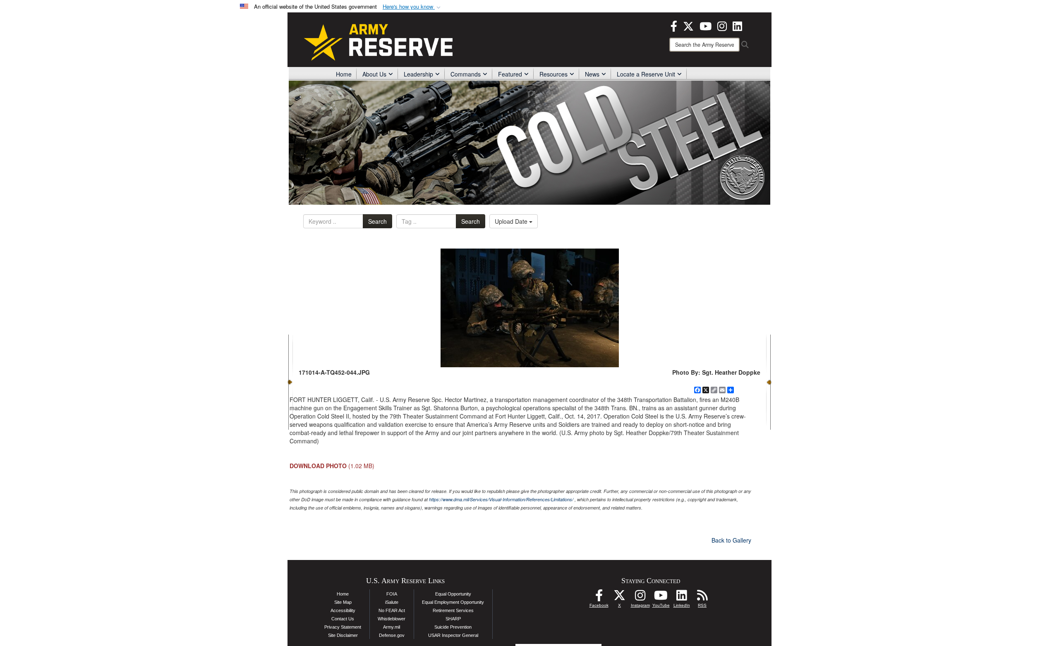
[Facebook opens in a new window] (674, 25)
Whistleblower (391, 618)
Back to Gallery (731, 540)
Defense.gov (392, 635)
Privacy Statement (342, 626)
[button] (412, 6)
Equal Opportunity (453, 593)
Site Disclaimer (343, 635)
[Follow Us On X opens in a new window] (619, 597)
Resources (553, 74)
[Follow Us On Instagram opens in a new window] (640, 597)
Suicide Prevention (453, 626)
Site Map (343, 602)
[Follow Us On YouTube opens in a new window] (661, 597)
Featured (510, 74)
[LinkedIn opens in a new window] (737, 25)
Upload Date (512, 221)
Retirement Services (453, 610)
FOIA (391, 593)
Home (344, 74)
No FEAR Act (392, 610)
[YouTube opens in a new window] (706, 25)
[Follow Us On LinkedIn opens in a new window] (681, 597)
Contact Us (342, 618)
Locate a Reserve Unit (646, 74)
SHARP (453, 618)
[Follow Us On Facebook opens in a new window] (599, 597)
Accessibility (343, 610)
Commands (465, 74)
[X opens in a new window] (688, 25)
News (592, 74)
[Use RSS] (702, 597)
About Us (374, 74)
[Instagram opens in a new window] (722, 25)
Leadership (418, 74)
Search (377, 221)
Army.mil (391, 626)
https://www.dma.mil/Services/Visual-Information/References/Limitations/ (501, 499)
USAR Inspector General (453, 635)
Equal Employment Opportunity (453, 602)
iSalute (391, 602)
